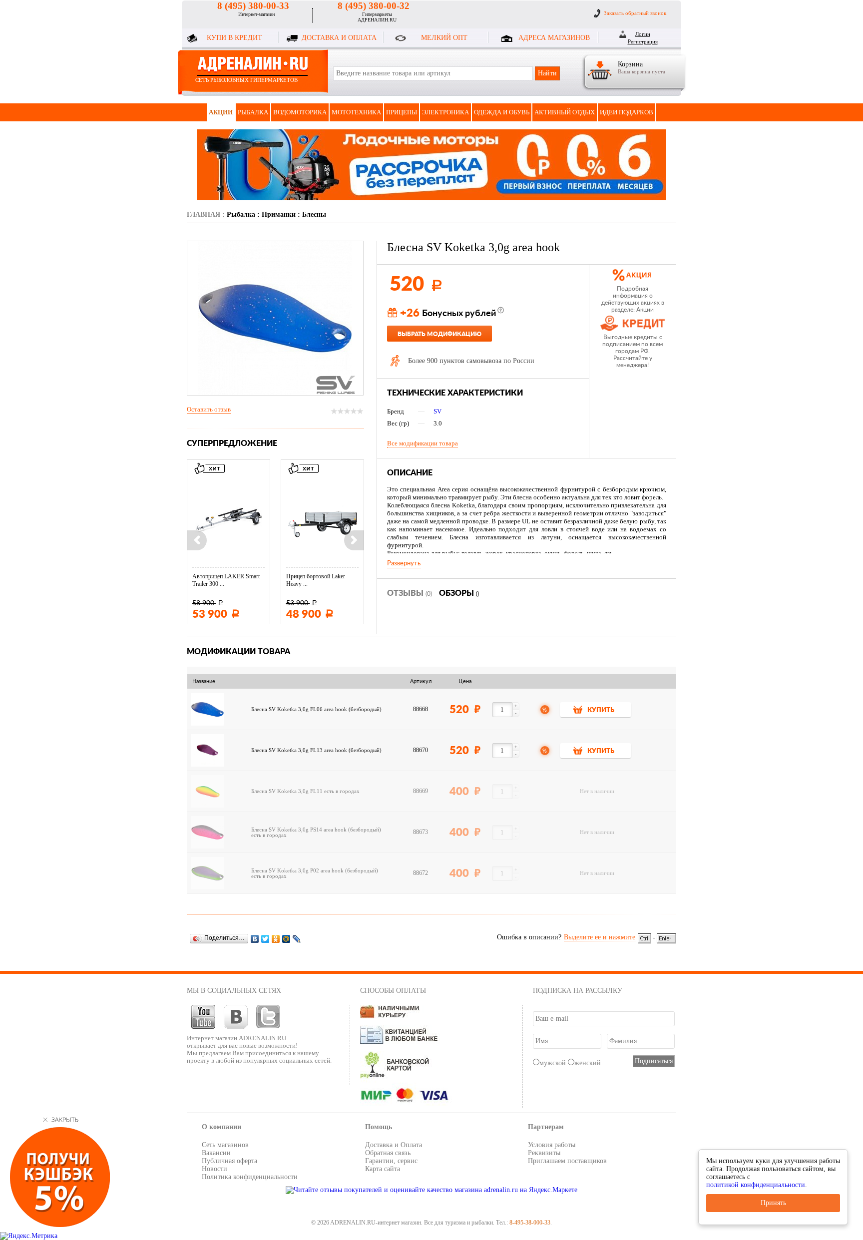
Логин (642, 34)
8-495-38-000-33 (529, 1222)
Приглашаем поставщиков (567, 1161)
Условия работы (551, 1145)
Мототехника (356, 112)
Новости (214, 1169)
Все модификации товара (422, 443)
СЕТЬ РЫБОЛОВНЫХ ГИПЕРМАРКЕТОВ (246, 80)
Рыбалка (253, 112)
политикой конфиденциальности (755, 1185)
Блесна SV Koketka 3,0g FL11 (287, 791)
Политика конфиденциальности (250, 1177)
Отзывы (409, 593)
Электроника (445, 112)
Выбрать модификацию (439, 334)
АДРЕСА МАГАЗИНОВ (554, 37)
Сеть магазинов (225, 1145)
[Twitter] (265, 938)
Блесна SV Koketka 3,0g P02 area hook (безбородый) (314, 870)
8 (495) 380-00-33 (253, 5)
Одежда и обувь (501, 112)
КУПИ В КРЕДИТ (234, 37)
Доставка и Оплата (393, 1145)
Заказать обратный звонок (635, 13)
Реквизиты (544, 1153)
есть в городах (342, 791)
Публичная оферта (229, 1161)
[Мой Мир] (286, 938)
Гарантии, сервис (391, 1161)
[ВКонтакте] (255, 938)
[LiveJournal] (297, 938)
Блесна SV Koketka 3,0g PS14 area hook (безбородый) (316, 829)
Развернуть (404, 563)
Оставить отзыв (209, 409)
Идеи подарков (626, 112)
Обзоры (459, 593)
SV (437, 411)
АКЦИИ (221, 112)
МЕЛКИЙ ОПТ (444, 37)
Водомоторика (300, 112)
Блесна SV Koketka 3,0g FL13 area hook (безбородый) (316, 750)
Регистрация (643, 41)
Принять (773, 1203)
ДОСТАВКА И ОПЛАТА (339, 37)
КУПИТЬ (600, 710)
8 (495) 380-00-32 (374, 5)
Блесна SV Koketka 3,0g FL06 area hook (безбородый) (316, 709)
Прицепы (401, 112)
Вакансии (216, 1153)
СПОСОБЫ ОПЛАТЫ (393, 990)
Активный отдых (564, 112)
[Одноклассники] (276, 938)
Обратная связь (388, 1153)
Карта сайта (382, 1169)
